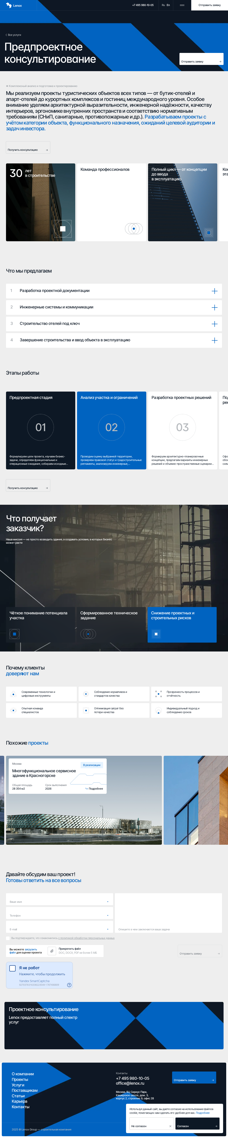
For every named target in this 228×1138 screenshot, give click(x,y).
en (168, 5)
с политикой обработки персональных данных (86, 938)
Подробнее (203, 1112)
